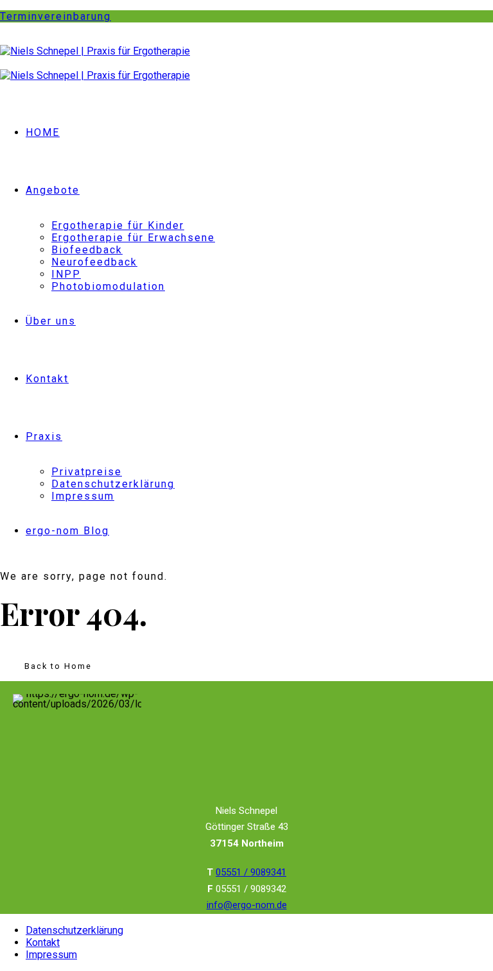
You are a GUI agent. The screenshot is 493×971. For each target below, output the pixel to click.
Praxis (44, 436)
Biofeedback (87, 250)
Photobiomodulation (108, 286)
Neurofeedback (94, 262)
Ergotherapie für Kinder (117, 225)
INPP (66, 274)
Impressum (82, 496)
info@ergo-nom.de (247, 905)
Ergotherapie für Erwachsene (133, 238)
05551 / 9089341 (251, 872)
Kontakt (47, 379)
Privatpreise (86, 472)
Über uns (51, 321)
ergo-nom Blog (67, 531)
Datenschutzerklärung (113, 484)
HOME (43, 132)
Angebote (53, 190)
